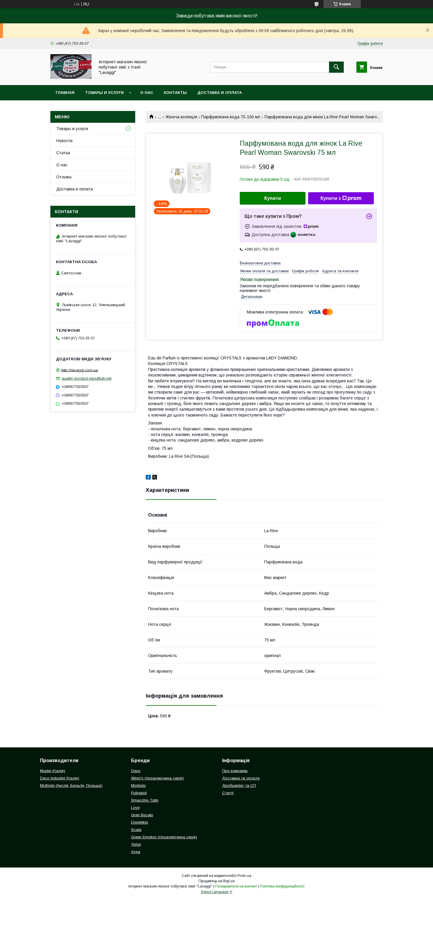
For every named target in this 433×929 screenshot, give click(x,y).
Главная (65, 92)
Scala (136, 829)
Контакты (175, 92)
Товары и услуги (104, 92)
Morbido (138, 785)
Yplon (136, 844)
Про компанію (235, 771)
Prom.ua (244, 876)
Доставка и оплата (219, 92)
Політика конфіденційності (282, 886)
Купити (272, 198)
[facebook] (148, 478)
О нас (146, 92)
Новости (64, 140)
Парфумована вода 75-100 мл (230, 117)
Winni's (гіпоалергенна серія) (157, 778)
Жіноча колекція (181, 117)
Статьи (63, 152)
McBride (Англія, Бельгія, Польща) (71, 785)
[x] (154, 478)
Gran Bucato (142, 815)
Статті (228, 793)
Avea (135, 852)
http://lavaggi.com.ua (79, 370)
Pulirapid (139, 793)
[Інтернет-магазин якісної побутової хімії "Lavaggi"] (71, 77)
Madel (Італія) (52, 771)
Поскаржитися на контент (236, 886)
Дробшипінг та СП (239, 785)
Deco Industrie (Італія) (59, 778)
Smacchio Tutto (144, 800)
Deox (136, 771)
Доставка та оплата (241, 778)
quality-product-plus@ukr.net (86, 378)
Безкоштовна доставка (260, 263)
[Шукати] (336, 67)
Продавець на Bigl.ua (216, 881)
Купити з (330, 198)
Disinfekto (139, 822)
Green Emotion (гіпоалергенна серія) (164, 837)
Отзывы (64, 177)
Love (135, 807)
